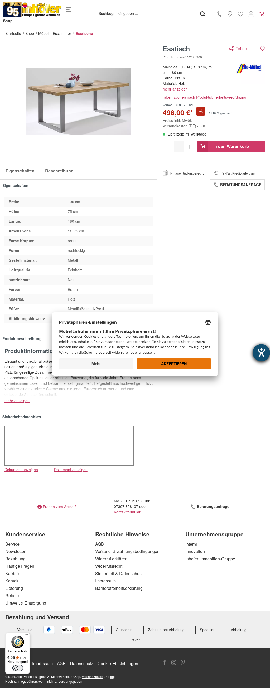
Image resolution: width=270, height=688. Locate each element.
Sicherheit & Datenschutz (119, 573)
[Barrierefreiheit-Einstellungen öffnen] (261, 352)
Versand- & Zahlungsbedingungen (127, 551)
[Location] (230, 13)
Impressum (105, 581)
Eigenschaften (20, 171)
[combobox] (146, 14)
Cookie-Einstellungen (118, 663)
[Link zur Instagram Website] (174, 663)
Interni (191, 544)
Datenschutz (81, 663)
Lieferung (14, 588)
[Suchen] (203, 14)
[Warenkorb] (261, 13)
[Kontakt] (219, 13)
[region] (78, 101)
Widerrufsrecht (108, 566)
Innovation (195, 551)
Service (12, 544)
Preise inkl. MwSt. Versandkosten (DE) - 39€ (184, 123)
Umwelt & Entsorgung (25, 603)
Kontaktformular (127, 512)
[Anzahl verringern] (168, 146)
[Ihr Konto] (251, 13)
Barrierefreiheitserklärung (119, 588)
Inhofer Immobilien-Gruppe (210, 559)
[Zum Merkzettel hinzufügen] (262, 48)
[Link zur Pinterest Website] (183, 663)
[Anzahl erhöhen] (189, 146)
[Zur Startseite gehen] (32, 9)
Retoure (12, 595)
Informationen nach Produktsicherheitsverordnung (204, 97)
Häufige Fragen (19, 566)
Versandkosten (92, 676)
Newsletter (15, 551)
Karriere (12, 573)
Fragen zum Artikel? (59, 506)
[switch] (17, 668)
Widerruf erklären (111, 559)
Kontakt (12, 581)
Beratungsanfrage (240, 184)
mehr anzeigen (175, 89)
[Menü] (68, 9)
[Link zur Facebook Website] (165, 663)
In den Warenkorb (231, 146)
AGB (99, 544)
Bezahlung (15, 559)
